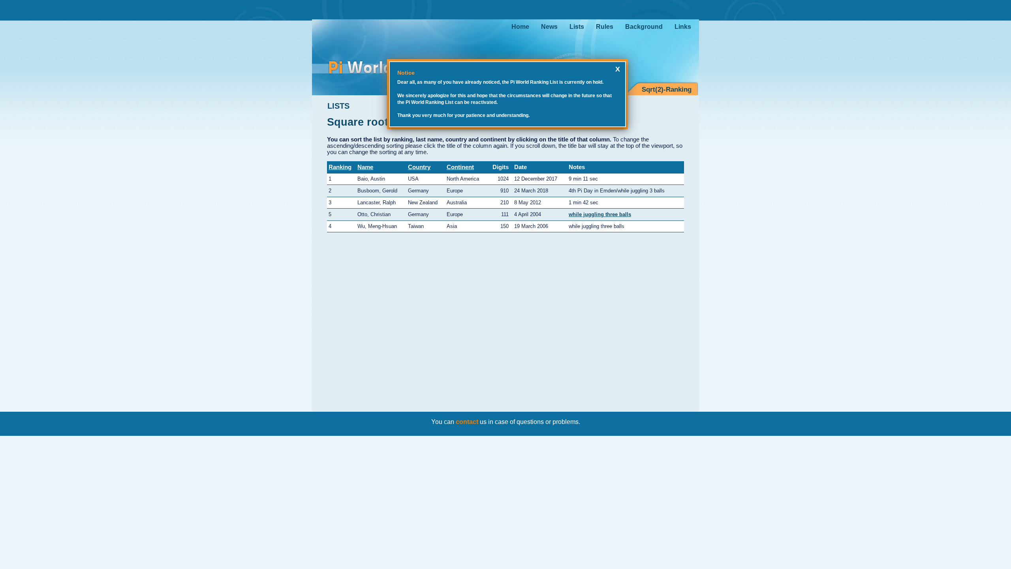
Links (683, 26)
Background (644, 26)
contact (467, 421)
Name (365, 167)
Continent (460, 167)
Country (419, 167)
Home (520, 26)
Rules (604, 26)
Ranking (340, 167)
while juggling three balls (600, 214)
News (549, 26)
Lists (576, 26)
